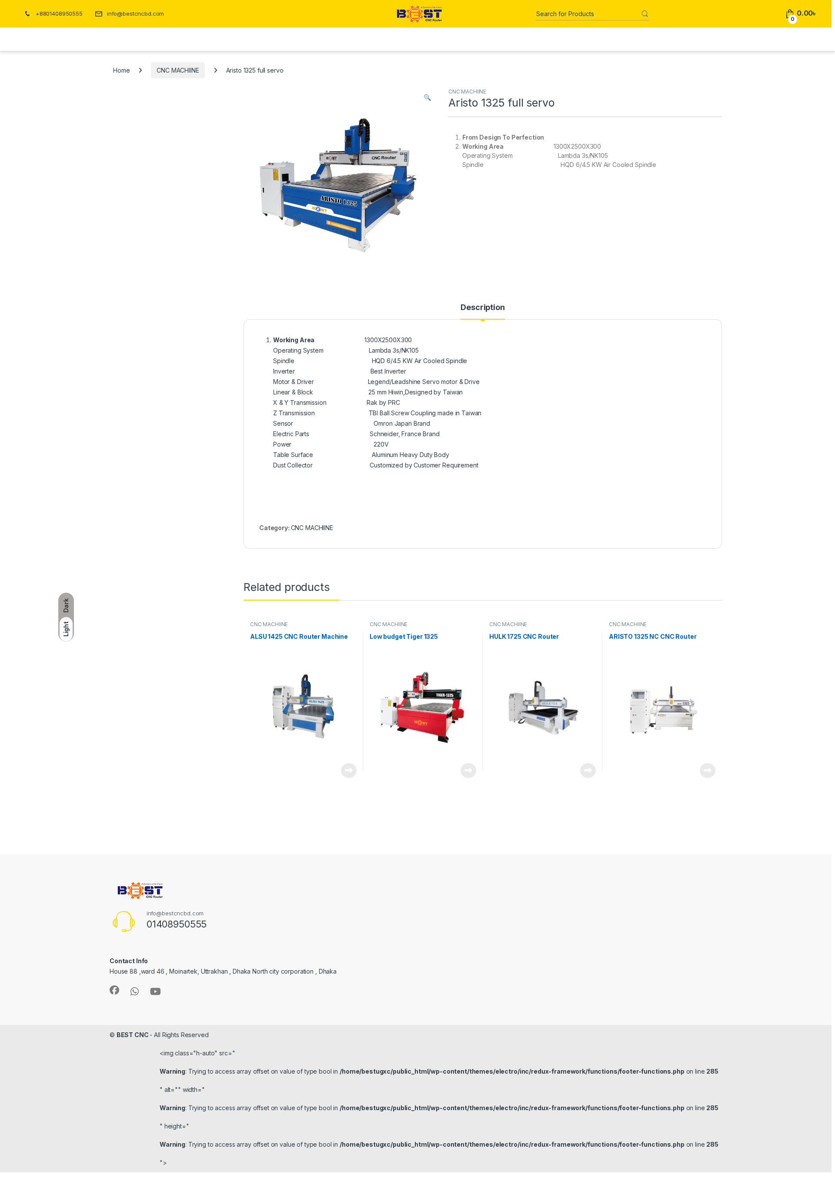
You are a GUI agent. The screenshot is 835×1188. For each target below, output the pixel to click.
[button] (427, 97)
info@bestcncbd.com (135, 13)
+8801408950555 (59, 13)
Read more (349, 770)
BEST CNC (133, 1034)
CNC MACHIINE (178, 70)
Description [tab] (482, 308)
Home (121, 70)
